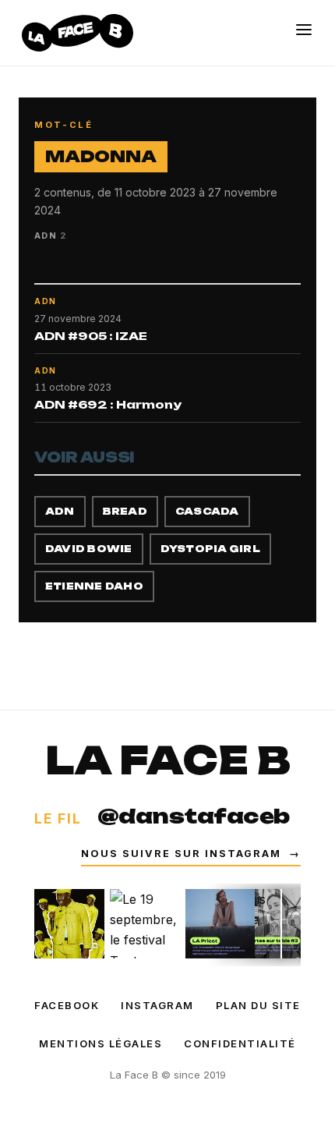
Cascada (207, 511)
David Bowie (88, 548)
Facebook (66, 1005)
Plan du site (258, 1005)
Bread (125, 511)
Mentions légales (100, 1043)
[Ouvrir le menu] (304, 30)
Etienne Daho (94, 586)
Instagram (157, 1005)
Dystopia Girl (210, 548)
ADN (60, 511)
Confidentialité (240, 1043)
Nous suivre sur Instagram (191, 853)
